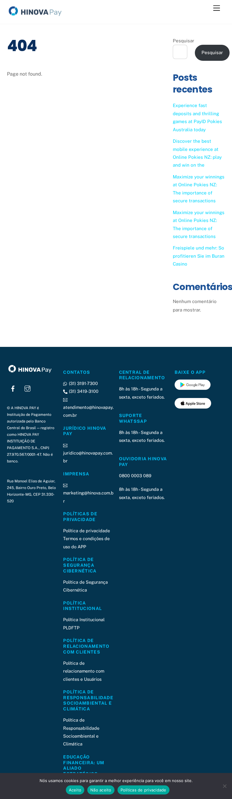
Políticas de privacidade (143, 790)
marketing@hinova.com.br (88, 496)
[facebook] (13, 387)
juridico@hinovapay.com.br (88, 456)
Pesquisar (183, 40)
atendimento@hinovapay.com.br (88, 411)
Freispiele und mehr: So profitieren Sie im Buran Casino (198, 255)
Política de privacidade (86, 530)
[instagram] (27, 387)
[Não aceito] (224, 786)
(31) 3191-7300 (83, 383)
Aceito (75, 790)
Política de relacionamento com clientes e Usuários (83, 671)
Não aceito (100, 790)
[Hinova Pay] (37, 16)
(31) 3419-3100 (83, 391)
